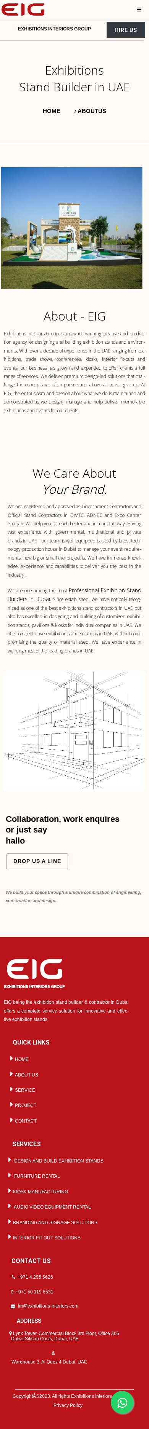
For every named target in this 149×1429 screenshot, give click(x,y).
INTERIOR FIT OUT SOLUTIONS (46, 1238)
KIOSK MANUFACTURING (40, 1192)
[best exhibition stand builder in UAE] (34, 973)
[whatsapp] (122, 1402)
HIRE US (126, 30)
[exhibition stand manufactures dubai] (23, 9)
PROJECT (25, 1105)
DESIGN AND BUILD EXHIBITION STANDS (58, 1161)
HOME (21, 1059)
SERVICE (24, 1090)
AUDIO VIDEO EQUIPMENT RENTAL (51, 1207)
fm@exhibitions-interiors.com (48, 1306)
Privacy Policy (68, 1405)
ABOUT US (26, 1075)
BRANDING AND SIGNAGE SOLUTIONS (54, 1222)
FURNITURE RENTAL (36, 1176)
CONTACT (25, 1121)
